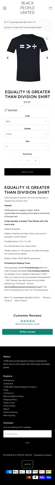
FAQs (5, 390)
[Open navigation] (5, 8)
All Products (8, 380)
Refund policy (9, 415)
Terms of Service (10, 412)
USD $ (27, 464)
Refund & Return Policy (13, 396)
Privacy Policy (9, 406)
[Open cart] (50, 8)
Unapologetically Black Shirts (21, 22)
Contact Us (8, 393)
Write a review (27, 331)
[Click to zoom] (47, 38)
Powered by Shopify (42, 455)
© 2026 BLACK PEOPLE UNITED (17, 455)
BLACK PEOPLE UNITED (27, 8)
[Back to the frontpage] (5, 22)
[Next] (47, 58)
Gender (27, 128)
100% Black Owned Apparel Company (20, 387)
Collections (8, 383)
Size (27, 141)
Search (6, 409)
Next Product (21, 300)
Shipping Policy (10, 399)
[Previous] (8, 58)
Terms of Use (9, 402)
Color (27, 116)
